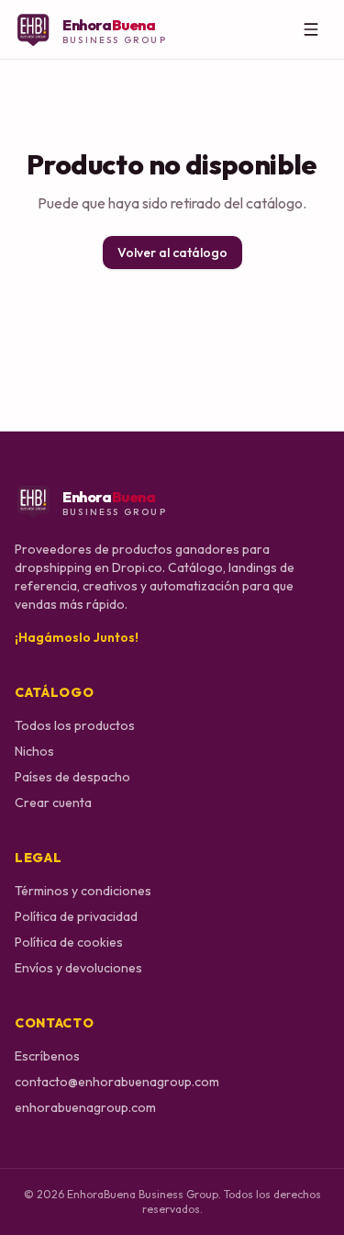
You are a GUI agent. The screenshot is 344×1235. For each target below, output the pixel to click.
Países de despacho (72, 777)
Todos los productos (75, 725)
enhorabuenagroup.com (85, 1107)
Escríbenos (47, 1056)
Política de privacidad (76, 916)
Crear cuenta (53, 802)
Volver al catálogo (172, 252)
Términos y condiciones (83, 890)
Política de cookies (69, 942)
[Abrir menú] (311, 29)
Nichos (34, 751)
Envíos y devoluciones (78, 968)
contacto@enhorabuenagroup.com (117, 1081)
